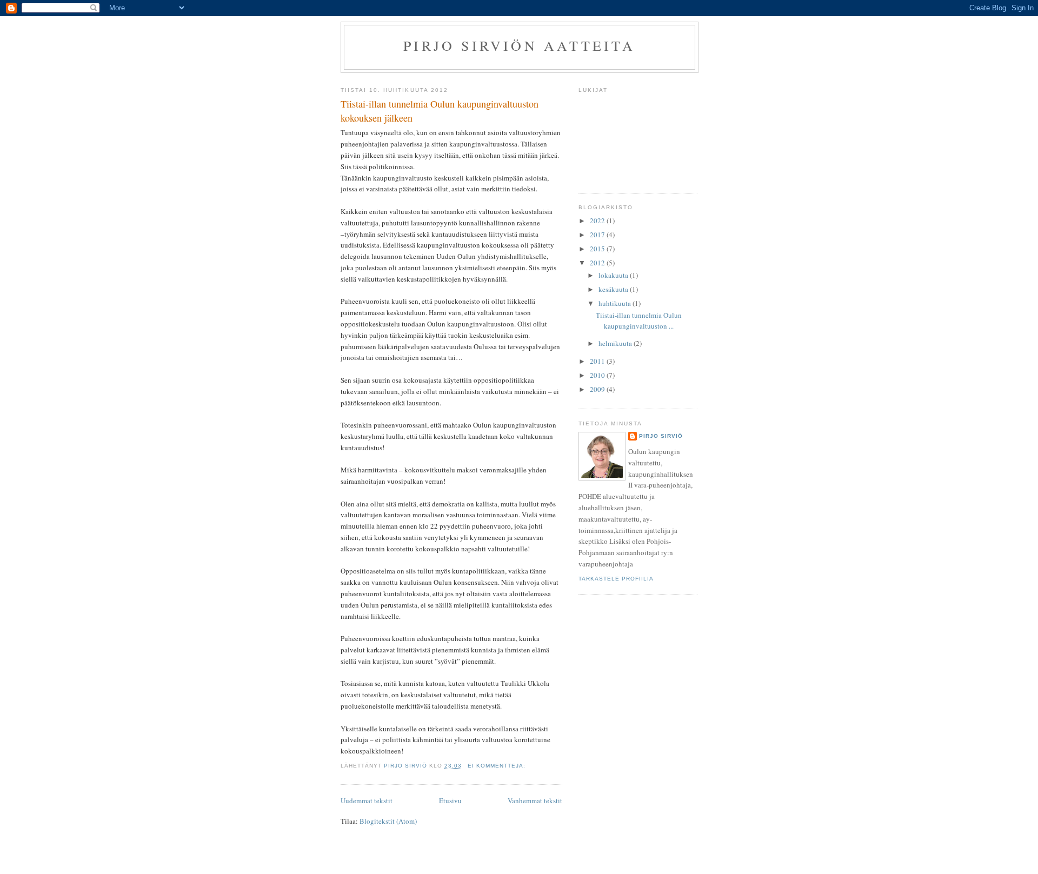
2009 (598, 389)
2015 (598, 248)
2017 (598, 234)
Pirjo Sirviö (661, 436)
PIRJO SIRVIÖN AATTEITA (519, 45)
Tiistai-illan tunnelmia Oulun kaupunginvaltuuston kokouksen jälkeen (439, 110)
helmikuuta (616, 343)
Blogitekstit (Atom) (388, 821)
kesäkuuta (614, 289)
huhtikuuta (615, 303)
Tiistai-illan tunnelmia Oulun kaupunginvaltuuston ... (639, 320)
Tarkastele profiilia (616, 579)
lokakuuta (614, 275)
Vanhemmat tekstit (535, 800)
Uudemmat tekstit (366, 800)
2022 (598, 220)
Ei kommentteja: (498, 766)
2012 (598, 263)
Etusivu (450, 800)
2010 (598, 375)
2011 (598, 361)
